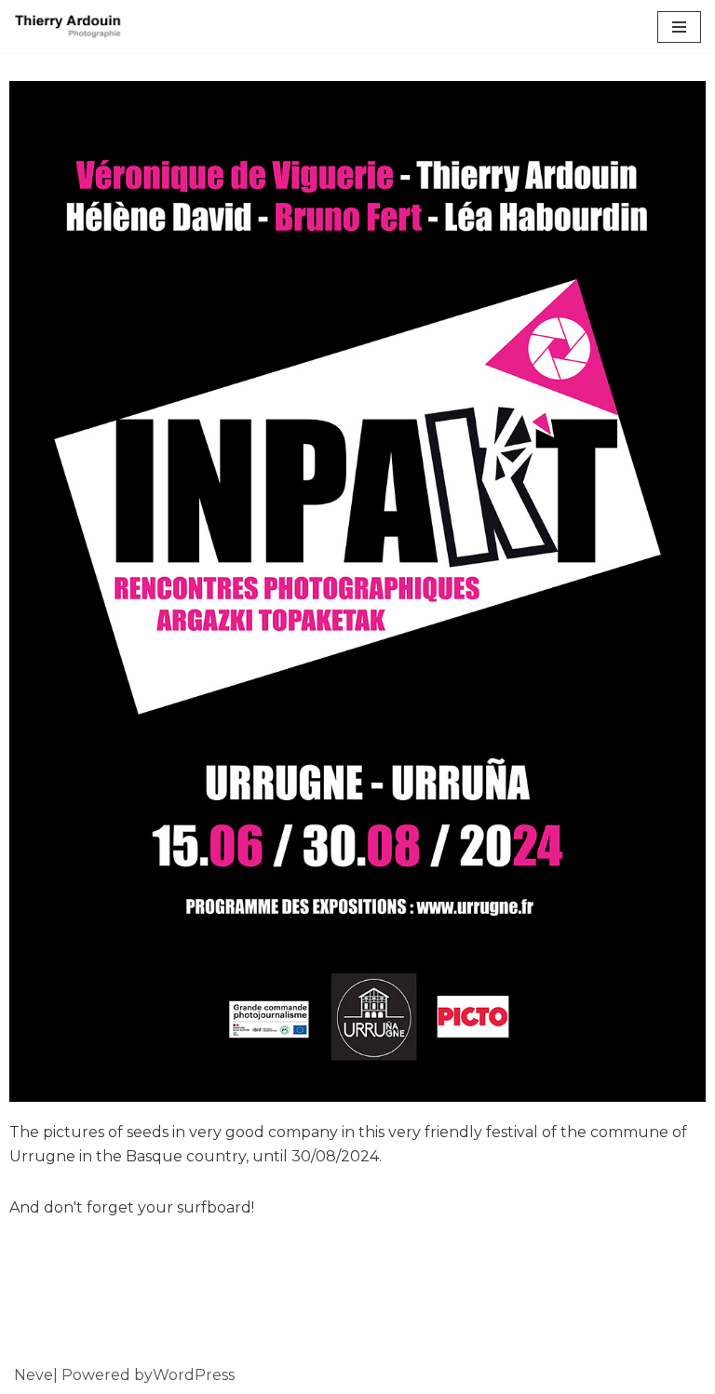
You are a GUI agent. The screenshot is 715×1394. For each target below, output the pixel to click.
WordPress (194, 1375)
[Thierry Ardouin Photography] (70, 26)
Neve (33, 1375)
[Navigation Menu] (679, 27)
